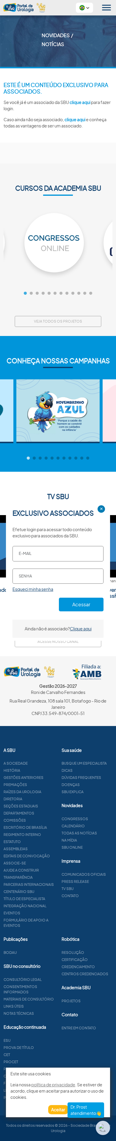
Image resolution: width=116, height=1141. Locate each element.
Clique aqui (81, 628)
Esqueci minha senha (32, 589)
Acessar (81, 604)
